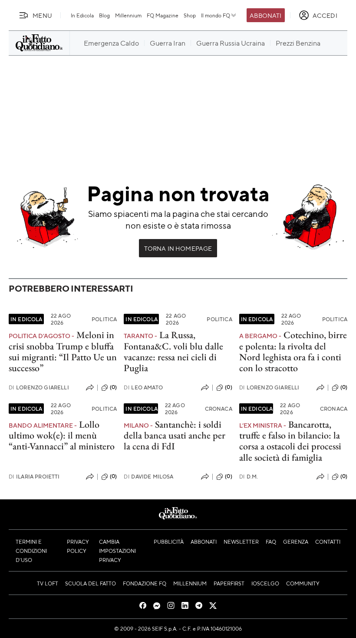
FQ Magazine (162, 15)
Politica (104, 319)
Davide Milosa (148, 476)
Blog (104, 15)
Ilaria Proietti (34, 476)
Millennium (128, 15)
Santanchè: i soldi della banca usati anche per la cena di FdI (174, 435)
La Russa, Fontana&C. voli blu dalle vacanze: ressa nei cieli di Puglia (173, 351)
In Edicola (82, 15)
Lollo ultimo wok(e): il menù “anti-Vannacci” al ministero (62, 435)
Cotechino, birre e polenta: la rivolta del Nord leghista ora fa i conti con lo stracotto (293, 351)
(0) (113, 387)
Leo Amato (143, 387)
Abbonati (265, 15)
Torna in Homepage (178, 248)
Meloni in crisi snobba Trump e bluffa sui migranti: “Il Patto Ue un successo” (63, 351)
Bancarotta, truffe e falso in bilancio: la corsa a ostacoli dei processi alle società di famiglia (290, 441)
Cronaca (218, 408)
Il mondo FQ (215, 15)
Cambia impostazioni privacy (117, 550)
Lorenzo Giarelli (39, 387)
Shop (190, 15)
